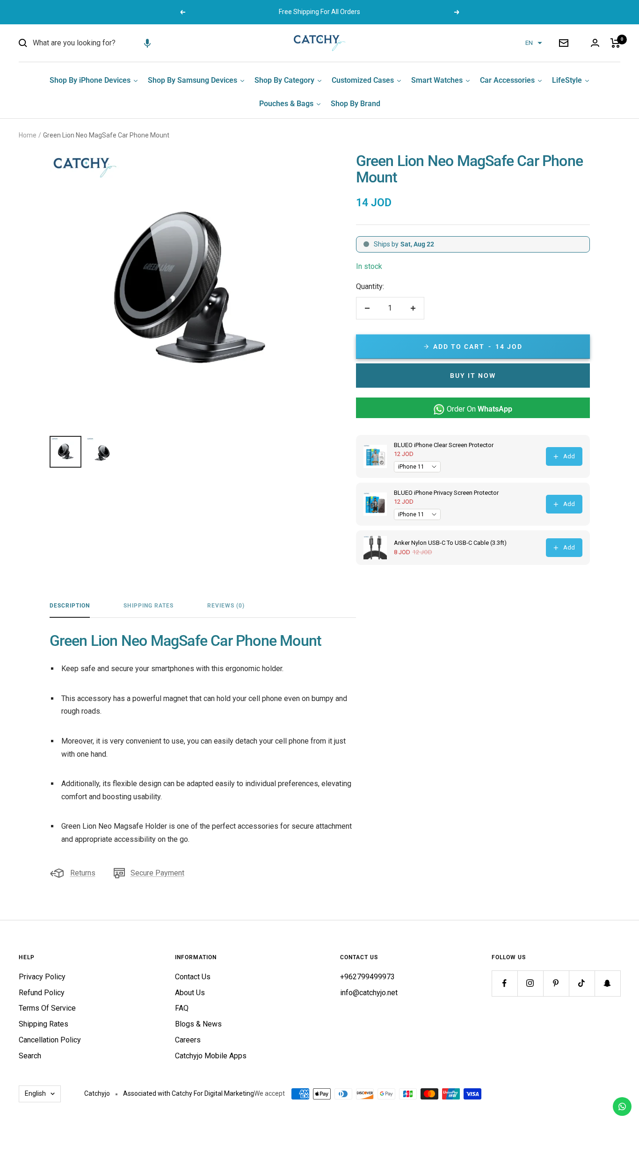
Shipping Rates (148, 605)
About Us (190, 992)
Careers (188, 1039)
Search (30, 1055)
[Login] (595, 43)
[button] (147, 43)
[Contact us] (622, 1106)
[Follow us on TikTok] (582, 983)
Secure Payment (157, 872)
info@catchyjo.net (369, 992)
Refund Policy (42, 992)
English (35, 1093)
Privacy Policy (42, 976)
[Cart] (615, 43)
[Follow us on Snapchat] (607, 983)
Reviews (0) (226, 605)
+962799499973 (367, 976)
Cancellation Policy (50, 1039)
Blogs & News (198, 1024)
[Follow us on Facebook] (504, 983)
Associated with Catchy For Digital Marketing (188, 1093)
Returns (82, 872)
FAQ (182, 1008)
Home (27, 135)
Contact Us (193, 976)
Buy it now (473, 375)
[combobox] (103, 43)
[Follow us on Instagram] (530, 983)
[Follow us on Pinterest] (556, 983)
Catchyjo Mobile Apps (211, 1055)
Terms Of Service (47, 1008)
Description (70, 605)
